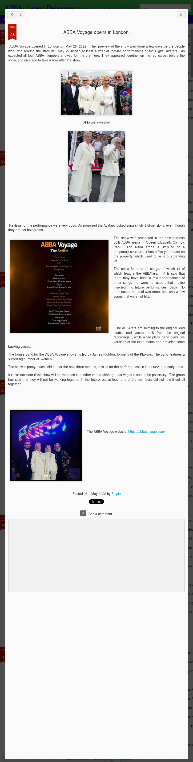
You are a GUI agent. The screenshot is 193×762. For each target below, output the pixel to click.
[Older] (20, 14)
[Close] (181, 14)
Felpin (116, 493)
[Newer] (11, 14)
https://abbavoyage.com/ (146, 431)
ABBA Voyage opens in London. (96, 31)
